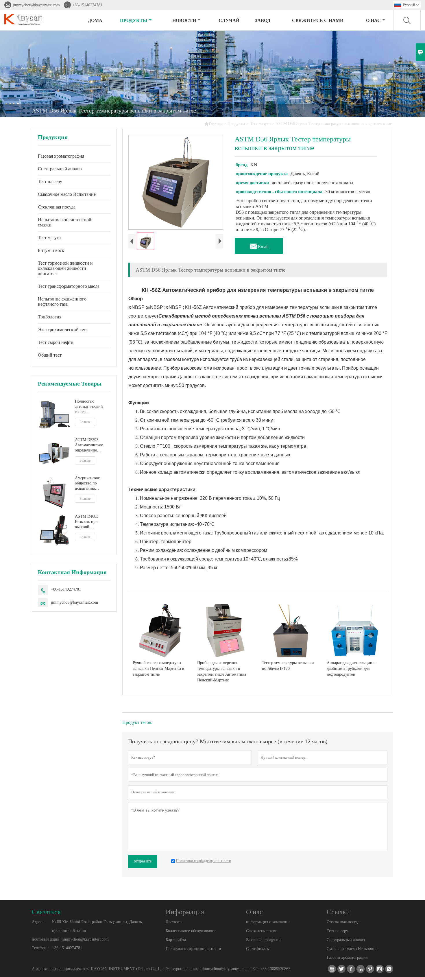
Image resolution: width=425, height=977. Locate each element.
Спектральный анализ (60, 168)
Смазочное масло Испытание (67, 194)
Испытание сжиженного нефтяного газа (62, 301)
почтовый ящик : (47, 939)
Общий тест (50, 355)
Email (259, 245)
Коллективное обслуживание (191, 931)
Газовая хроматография (61, 156)
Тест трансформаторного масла (68, 286)
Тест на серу (50, 181)
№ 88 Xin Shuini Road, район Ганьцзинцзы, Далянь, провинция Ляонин (97, 926)
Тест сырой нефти (55, 342)
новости (184, 20)
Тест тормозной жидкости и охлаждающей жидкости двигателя (65, 268)
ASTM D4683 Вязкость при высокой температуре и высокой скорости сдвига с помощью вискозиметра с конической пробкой (91, 522)
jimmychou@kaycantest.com (36, 5)
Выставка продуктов (264, 940)
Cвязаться (46, 912)
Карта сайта (176, 940)
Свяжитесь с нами (262, 931)
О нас (373, 20)
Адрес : (38, 922)
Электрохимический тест (63, 329)
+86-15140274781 (87, 5)
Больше (85, 422)
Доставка (174, 922)
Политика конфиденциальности (193, 949)
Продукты (133, 20)
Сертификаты (257, 949)
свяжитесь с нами (317, 20)
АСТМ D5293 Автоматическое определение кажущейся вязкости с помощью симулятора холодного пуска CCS (89, 445)
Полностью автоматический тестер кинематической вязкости (89, 406)
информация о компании (268, 922)
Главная (213, 123)
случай (229, 20)
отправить (142, 861)
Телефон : (40, 948)
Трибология (49, 316)
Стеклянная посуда (56, 206)
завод (262, 20)
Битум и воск (51, 250)
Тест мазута (260, 123)
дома (95, 20)
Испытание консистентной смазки (64, 222)
